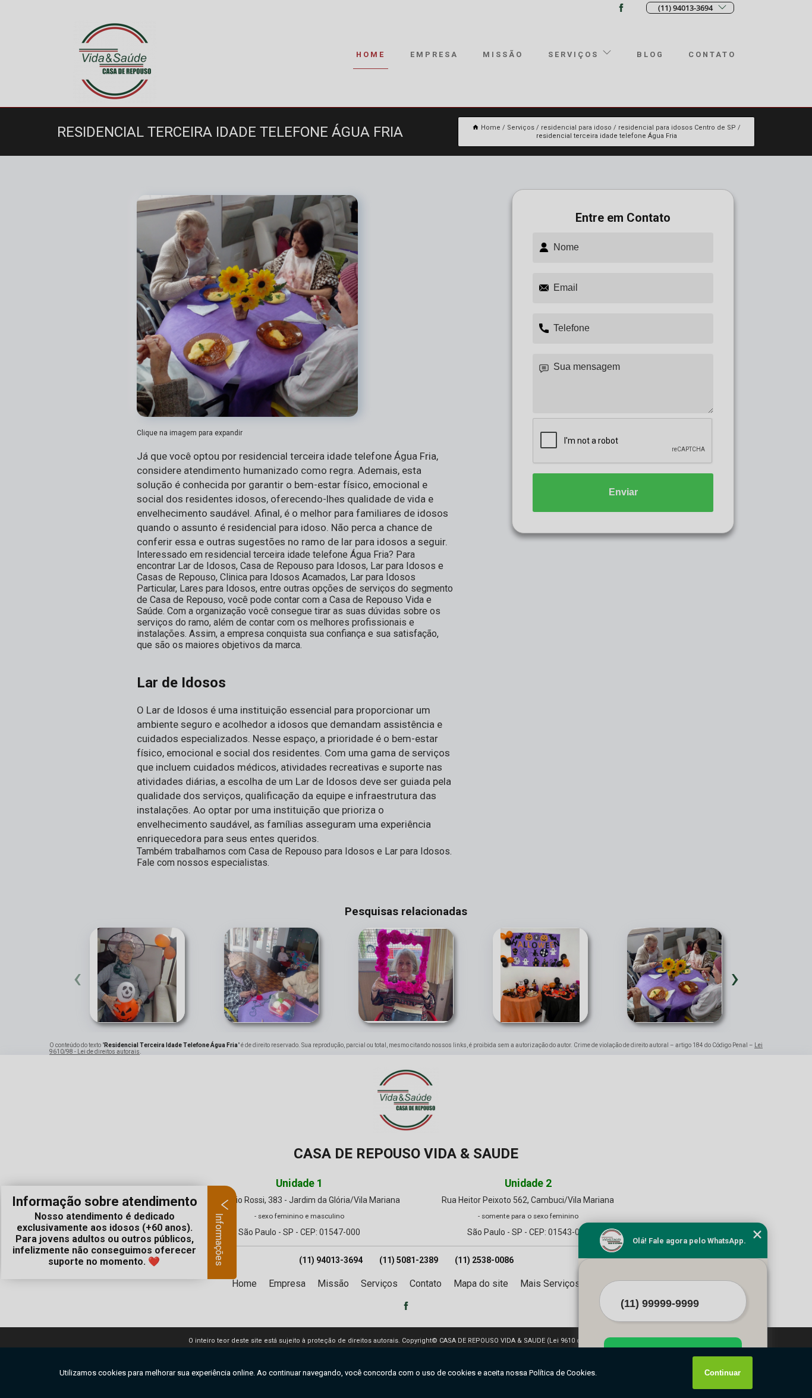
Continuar (722, 1372)
